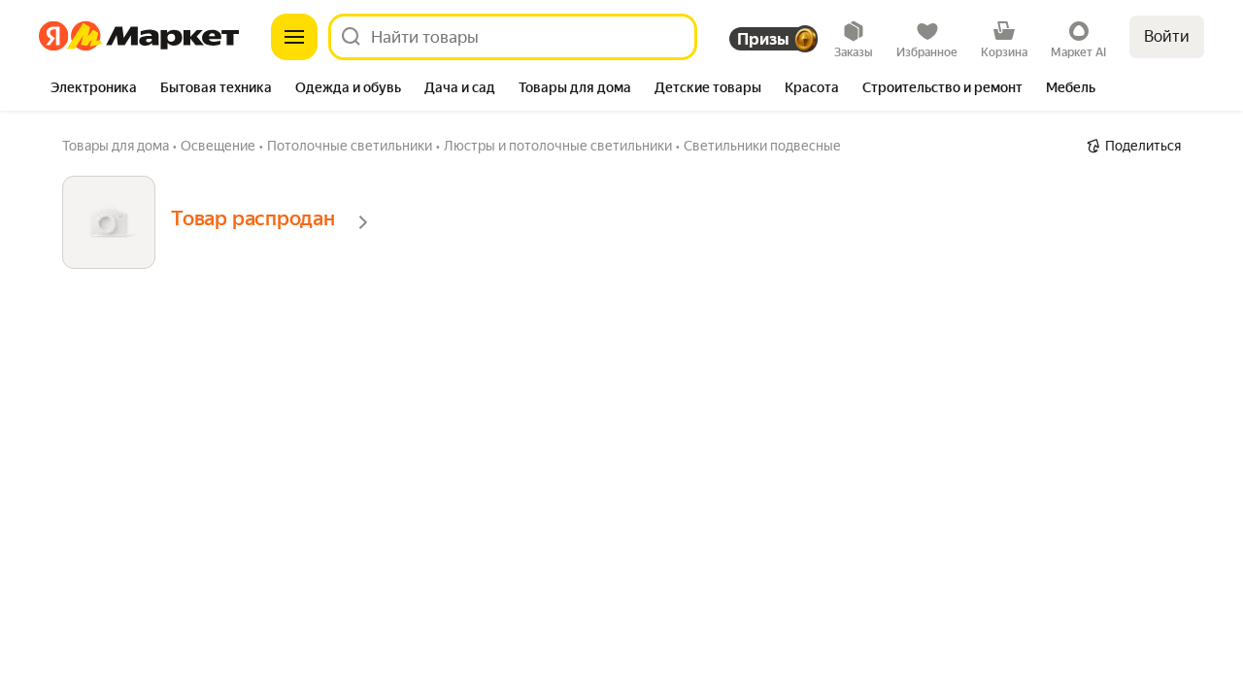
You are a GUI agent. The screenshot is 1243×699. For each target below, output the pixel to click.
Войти (1167, 36)
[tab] (94, 89)
